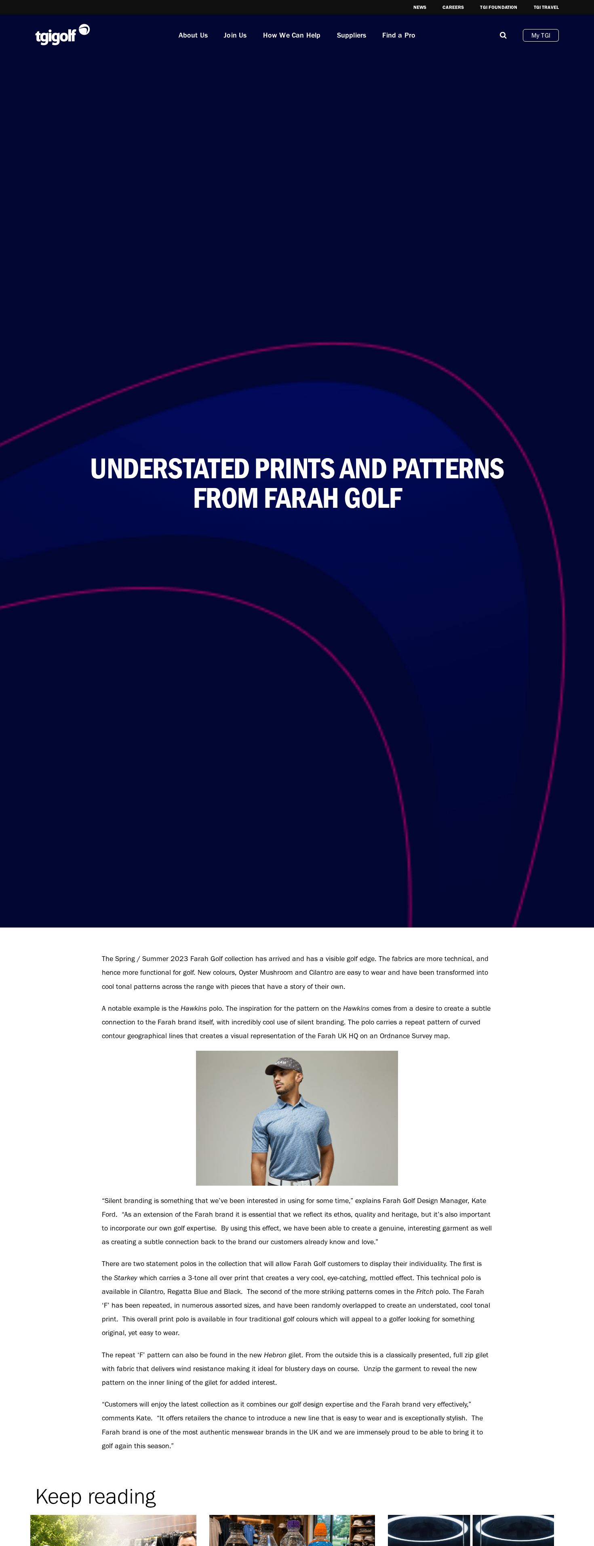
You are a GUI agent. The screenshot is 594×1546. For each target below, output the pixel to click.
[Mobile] (503, 35)
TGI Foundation (498, 7)
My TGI (540, 35)
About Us (193, 35)
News (420, 7)
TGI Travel (546, 7)
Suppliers (352, 35)
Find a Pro (398, 35)
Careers (453, 7)
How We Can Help (292, 35)
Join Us (235, 35)
